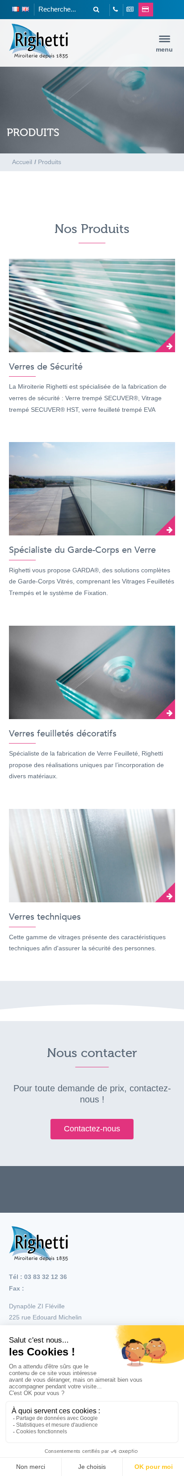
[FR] (15, 9)
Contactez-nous (92, 1128)
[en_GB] (25, 9)
